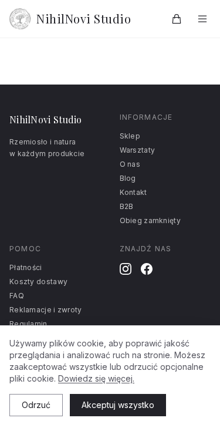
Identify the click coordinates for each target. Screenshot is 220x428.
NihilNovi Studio (83, 18)
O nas (130, 164)
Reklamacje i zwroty (45, 309)
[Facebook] (147, 269)
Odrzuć (36, 405)
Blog (128, 178)
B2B (127, 206)
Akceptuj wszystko (118, 405)
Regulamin (28, 323)
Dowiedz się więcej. (96, 378)
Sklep (130, 136)
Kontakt (133, 192)
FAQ (16, 295)
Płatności (25, 267)
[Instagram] (125, 269)
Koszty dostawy (38, 281)
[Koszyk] (176, 19)
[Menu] (202, 19)
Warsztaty (137, 150)
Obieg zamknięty (150, 220)
